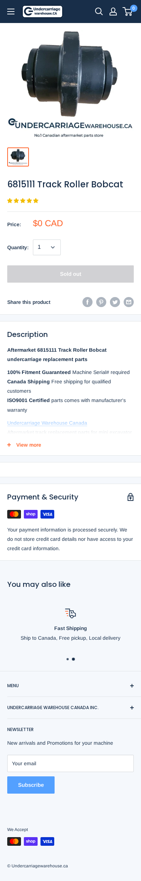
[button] (23, 201)
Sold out (70, 274)
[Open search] (99, 11)
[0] (127, 11)
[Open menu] (10, 11)
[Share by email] (129, 302)
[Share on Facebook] (87, 302)
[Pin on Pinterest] (101, 302)
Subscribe (31, 785)
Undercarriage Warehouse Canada (47, 423)
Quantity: (18, 247)
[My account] (113, 11)
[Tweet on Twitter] (115, 302)
